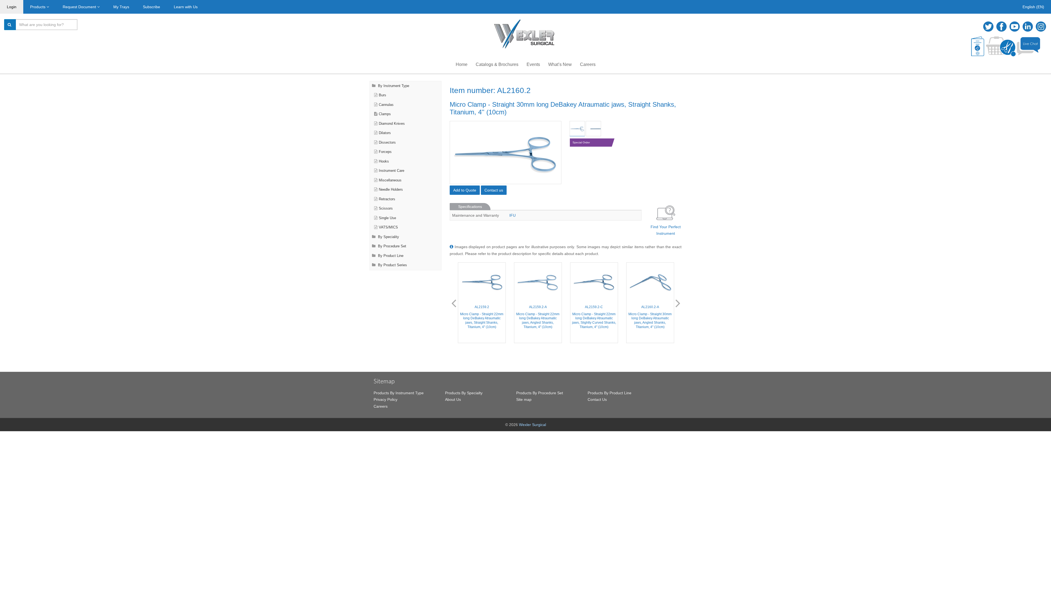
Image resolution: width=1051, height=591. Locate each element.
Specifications (470, 206)
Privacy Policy (385, 399)
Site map (524, 399)
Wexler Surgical (532, 424)
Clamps (385, 114)
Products (38, 7)
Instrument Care (391, 171)
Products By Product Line (609, 393)
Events (533, 64)
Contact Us (597, 399)
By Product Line (390, 256)
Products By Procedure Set (539, 393)
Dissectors (387, 142)
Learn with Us (186, 7)
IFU (512, 215)
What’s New (560, 64)
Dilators (385, 133)
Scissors (386, 208)
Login (11, 7)
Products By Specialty (464, 393)
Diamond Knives (392, 124)
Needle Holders (391, 190)
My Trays (121, 7)
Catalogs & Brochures (497, 64)
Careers (588, 64)
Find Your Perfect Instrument (666, 230)
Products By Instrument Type (399, 393)
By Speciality (388, 237)
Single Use (387, 218)
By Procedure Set (391, 246)
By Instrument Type (393, 86)
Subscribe (151, 7)
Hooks (384, 161)
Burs (382, 95)
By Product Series (392, 265)
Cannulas (386, 105)
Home (461, 64)
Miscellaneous (390, 180)
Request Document (80, 7)
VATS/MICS (388, 227)
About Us (453, 399)
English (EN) (1033, 7)
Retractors (387, 199)
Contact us (493, 190)
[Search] (10, 24)
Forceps (385, 152)
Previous (454, 303)
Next (678, 303)
